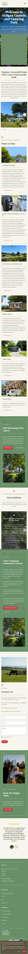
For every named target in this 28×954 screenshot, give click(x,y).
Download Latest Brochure (8, 893)
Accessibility (4, 917)
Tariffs (3, 896)
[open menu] (25, 4)
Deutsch (3, 923)
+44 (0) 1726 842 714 (14, 702)
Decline (19, 951)
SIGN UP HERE (7, 809)
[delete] (24, 114)
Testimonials (4, 920)
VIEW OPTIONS (19, 447)
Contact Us (7, 240)
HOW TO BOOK (8, 447)
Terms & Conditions (6, 911)
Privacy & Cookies (6, 914)
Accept (24, 951)
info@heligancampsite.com (11, 708)
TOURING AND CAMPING (10, 607)
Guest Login (4, 902)
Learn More (7, 190)
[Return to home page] (4, 4)
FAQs (3, 899)
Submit (4, 741)
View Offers (7, 410)
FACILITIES (7, 612)
